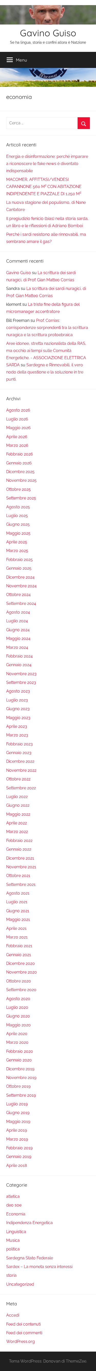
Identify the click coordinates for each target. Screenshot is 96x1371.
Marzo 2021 (17, 937)
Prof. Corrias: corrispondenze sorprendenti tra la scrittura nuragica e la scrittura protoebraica (47, 327)
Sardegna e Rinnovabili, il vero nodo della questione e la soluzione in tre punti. (44, 372)
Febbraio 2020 (19, 1051)
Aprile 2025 (16, 542)
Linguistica (16, 1231)
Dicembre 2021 (20, 858)
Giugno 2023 (18, 708)
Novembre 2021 (21, 866)
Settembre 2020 (21, 989)
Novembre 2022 (21, 770)
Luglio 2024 (17, 620)
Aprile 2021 (16, 928)
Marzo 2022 (17, 831)
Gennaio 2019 (18, 1156)
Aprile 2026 (16, 436)
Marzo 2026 (17, 445)
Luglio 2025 (17, 515)
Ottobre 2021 (18, 875)
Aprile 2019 (16, 1130)
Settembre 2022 (21, 788)
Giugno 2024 (18, 629)
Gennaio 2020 (19, 1060)
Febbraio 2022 (19, 840)
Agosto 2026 (18, 410)
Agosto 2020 (18, 998)
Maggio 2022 (18, 814)
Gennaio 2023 (18, 752)
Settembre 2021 (21, 884)
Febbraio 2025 (19, 559)
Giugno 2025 (18, 524)
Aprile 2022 (16, 823)
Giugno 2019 (17, 1112)
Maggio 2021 (18, 919)
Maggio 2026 (18, 427)
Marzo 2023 (17, 735)
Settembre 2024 (21, 603)
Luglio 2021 (16, 901)
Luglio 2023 (17, 700)
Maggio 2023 (18, 717)
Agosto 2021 (17, 893)
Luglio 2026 (17, 419)
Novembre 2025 (21, 480)
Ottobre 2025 (18, 489)
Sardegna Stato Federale (29, 1258)
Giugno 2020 (18, 1016)
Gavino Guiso (48, 33)
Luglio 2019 (17, 1104)
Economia (15, 1214)
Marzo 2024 (17, 647)
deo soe (14, 1205)
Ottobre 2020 (18, 981)
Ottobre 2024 (18, 594)
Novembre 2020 (21, 972)
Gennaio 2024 (18, 664)
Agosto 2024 (18, 612)
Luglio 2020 (17, 1007)
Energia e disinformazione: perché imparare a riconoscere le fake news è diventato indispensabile (47, 163)
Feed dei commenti (24, 1332)
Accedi (12, 1315)
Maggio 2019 (18, 1121)
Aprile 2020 (16, 1033)
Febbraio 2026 (19, 454)
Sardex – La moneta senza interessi (39, 1266)
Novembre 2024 (21, 585)
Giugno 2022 (17, 805)
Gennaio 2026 (19, 463)
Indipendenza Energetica (29, 1222)
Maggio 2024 (18, 638)
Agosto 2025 (18, 507)
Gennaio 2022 (18, 849)
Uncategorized (20, 1284)
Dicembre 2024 (20, 577)
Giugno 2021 (17, 910)
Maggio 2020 (18, 1025)
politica (13, 1249)
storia (11, 1275)
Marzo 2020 (17, 1042)
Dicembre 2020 (20, 963)
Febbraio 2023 (19, 744)
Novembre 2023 (21, 673)
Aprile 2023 (16, 726)
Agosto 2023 (18, 691)
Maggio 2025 (18, 533)
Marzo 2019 (17, 1139)
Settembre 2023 (21, 682)
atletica (13, 1196)
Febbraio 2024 (19, 656)
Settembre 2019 (21, 1095)
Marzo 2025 (17, 550)
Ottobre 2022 (18, 779)
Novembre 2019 (21, 1077)
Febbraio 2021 (19, 945)
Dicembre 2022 (20, 761)
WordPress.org (20, 1341)
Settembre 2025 (21, 498)
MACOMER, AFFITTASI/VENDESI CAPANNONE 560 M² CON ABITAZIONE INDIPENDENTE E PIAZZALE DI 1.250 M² (43, 186)
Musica (13, 1240)
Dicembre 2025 (20, 471)
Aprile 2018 (16, 1165)
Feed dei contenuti (23, 1324)
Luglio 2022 (17, 796)
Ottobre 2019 (18, 1086)
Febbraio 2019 (19, 1147)
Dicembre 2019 (20, 1069)
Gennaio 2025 (18, 568)
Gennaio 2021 (18, 954)
